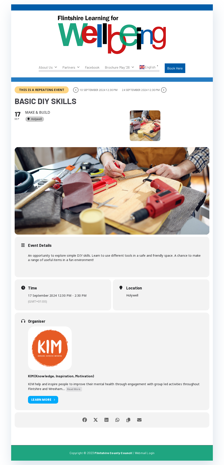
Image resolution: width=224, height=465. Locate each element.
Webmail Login (144, 453)
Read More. (74, 389)
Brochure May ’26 (117, 67)
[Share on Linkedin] (106, 419)
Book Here (175, 68)
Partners (68, 67)
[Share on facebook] (84, 419)
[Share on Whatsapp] (117, 419)
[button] (55, 67)
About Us (45, 67)
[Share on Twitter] (95, 419)
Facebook (92, 67)
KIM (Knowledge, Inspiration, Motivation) (61, 376)
